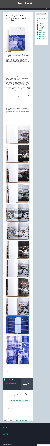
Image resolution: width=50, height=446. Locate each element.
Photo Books (27, 381)
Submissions (24, 8)
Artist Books (4, 426)
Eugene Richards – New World (42, 18)
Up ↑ (47, 444)
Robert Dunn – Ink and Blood (42, 32)
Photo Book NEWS (5, 433)
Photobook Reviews (25, 383)
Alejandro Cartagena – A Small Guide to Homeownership (42, 23)
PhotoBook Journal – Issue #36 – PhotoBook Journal (20, 400)
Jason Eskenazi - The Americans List (41, 27)
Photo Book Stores (5, 434)
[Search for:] (41, 14)
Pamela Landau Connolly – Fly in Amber (26, 386)
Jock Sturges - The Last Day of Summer (42, 31)
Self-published (8, 114)
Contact (8, 8)
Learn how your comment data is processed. (20, 420)
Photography (30, 383)
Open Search (47, 9)
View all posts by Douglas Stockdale (11, 383)
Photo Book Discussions (6, 432)
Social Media (19, 8)
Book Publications (5, 427)
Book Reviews (5, 428)
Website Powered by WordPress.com (8, 444)
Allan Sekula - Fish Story (42, 38)
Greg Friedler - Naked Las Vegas (42, 25)
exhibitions (4, 429)
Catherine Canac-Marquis (13, 111)
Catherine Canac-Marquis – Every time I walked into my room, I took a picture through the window (17, 17)
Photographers (5, 436)
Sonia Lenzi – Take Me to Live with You (26, 388)
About (4, 8)
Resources (12, 8)
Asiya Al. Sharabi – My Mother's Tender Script (42, 29)
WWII (3, 440)
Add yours (28, 397)
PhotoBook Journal (25, 3)
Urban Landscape (25, 384)
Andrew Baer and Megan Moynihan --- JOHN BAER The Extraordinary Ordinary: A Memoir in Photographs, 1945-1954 (42, 35)
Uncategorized (5, 439)
